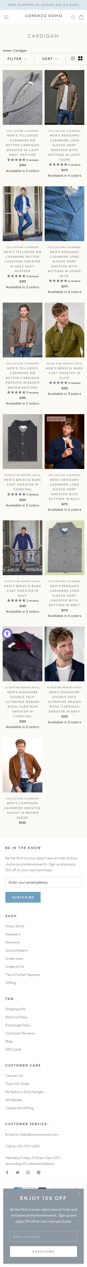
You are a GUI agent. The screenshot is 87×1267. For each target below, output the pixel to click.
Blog (8, 1041)
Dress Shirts (14, 926)
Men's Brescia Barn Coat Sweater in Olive (64, 373)
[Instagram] (28, 1172)
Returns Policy (16, 1017)
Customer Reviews (20, 1033)
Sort (48, 59)
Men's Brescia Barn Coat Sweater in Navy (22, 590)
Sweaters (13, 934)
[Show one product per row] (73, 58)
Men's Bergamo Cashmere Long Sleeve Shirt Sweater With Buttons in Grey (64, 595)
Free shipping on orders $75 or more (43, 5)
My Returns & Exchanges (24, 1091)
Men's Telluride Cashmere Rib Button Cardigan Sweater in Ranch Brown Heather (22, 377)
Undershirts (14, 966)
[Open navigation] (6, 17)
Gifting (10, 982)
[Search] (73, 17)
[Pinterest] (38, 1172)
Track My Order (17, 1083)
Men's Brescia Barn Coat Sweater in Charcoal (22, 484)
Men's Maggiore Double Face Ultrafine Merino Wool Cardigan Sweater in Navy (64, 701)
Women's (12, 942)
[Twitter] (17, 1172)
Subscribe (43, 1251)
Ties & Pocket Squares (22, 974)
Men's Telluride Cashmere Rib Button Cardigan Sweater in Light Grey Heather (22, 145)
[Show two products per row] (80, 58)
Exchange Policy (18, 1025)
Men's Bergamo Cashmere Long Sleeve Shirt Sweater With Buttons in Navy (64, 489)
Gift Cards (13, 1049)
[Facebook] (7, 1172)
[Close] (78, 1193)
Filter (15, 59)
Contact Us (14, 1075)
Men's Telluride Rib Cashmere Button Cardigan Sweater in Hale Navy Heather (22, 261)
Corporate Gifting (19, 1108)
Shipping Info (15, 1009)
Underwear (14, 958)
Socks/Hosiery (16, 950)
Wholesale (13, 1100)
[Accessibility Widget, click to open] (7, 634)
